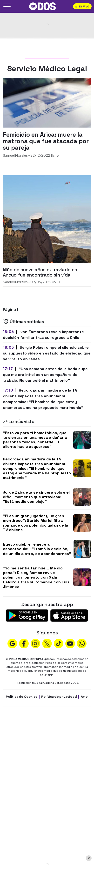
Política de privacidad (59, 696)
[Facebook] (23, 643)
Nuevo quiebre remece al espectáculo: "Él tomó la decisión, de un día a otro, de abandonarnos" (37, 549)
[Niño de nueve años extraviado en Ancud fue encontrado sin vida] (47, 218)
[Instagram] (35, 643)
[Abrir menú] (7, 6)
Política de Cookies (21, 696)
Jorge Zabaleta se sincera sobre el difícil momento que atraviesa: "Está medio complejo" (36, 497)
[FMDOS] (42, 5)
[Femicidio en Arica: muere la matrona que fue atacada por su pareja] (47, 102)
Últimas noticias (26, 321)
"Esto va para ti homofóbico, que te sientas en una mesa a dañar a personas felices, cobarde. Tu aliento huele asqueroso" (35, 439)
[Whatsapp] (81, 643)
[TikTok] (58, 643)
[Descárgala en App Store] (69, 615)
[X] (47, 643)
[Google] (12, 643)
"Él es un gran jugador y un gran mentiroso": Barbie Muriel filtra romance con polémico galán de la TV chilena (35, 522)
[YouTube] (70, 643)
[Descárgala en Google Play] (27, 615)
